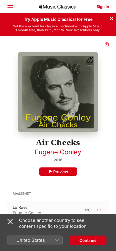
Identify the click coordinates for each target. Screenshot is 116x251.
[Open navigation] (10, 6)
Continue (88, 240)
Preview (60, 171)
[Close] (111, 17)
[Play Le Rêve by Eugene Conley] (3, 210)
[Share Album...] (107, 45)
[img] (58, 6)
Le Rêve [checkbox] (20, 207)
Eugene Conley (58, 152)
